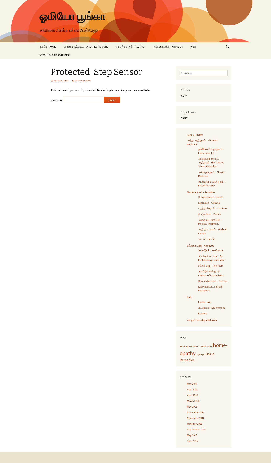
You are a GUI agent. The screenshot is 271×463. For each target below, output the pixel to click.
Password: (57, 100)
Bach (182, 346)
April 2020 (192, 395)
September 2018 (196, 429)
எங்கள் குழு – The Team (210, 265)
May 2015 (192, 435)
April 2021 (192, 389)
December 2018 (195, 412)
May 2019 (192, 406)
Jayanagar (200, 354)
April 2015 (192, 441)
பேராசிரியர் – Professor (210, 250)
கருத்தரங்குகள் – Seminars (212, 208)
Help (193, 46)
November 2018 (195, 418)
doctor (195, 346)
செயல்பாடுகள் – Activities (131, 46)
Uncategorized (83, 80)
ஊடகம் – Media (206, 239)
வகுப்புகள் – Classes (209, 202)
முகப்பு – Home (48, 46)
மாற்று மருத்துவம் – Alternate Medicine (86, 46)
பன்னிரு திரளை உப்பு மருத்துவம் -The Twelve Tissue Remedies (210, 162)
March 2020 (193, 401)
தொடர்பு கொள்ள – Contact (212, 281)
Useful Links (204, 302)
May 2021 (192, 383)
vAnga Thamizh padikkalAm (55, 55)
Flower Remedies (206, 346)
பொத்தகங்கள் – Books (210, 197)
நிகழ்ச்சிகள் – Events (209, 214)
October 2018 (194, 423)
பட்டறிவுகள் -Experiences (211, 307)
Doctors (202, 313)
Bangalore (188, 346)
